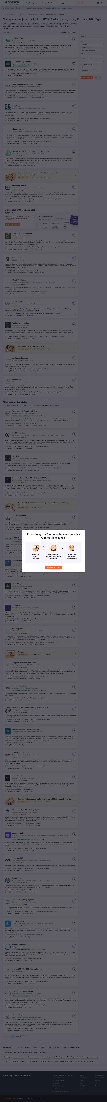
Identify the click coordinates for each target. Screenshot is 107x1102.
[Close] (83, 532)
